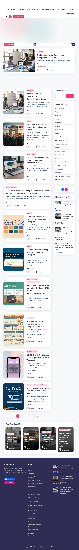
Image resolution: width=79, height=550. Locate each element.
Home (30, 468)
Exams (29, 121)
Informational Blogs (11, 187)
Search (58, 91)
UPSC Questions (60, 180)
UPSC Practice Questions (62, 176)
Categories (41, 51)
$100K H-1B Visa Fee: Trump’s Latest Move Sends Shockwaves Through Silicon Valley (64, 246)
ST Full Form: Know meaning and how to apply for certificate (35, 323)
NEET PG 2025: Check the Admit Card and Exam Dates (37, 390)
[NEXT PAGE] (37, 416)
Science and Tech (60, 165)
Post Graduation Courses (40, 384)
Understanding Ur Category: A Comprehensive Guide (36, 96)
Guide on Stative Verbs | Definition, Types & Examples (37, 252)
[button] (18, 16)
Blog (28, 154)
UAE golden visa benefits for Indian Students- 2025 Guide (37, 288)
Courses (29, 384)
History (57, 147)
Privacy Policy (32, 536)
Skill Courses (59, 169)
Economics (58, 122)
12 (33, 416)
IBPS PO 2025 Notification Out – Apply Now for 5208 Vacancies (37, 357)
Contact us (31, 533)
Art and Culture (59, 108)
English (29, 213)
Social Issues (59, 172)
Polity (57, 158)
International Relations (33, 282)
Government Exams (32, 351)
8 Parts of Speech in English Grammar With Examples (36, 219)
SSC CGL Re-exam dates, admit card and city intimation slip (37, 44)
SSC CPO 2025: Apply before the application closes (36, 127)
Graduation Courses (61, 144)
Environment (59, 130)
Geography (58, 137)
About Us (31, 470)
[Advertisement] (39, 30)
